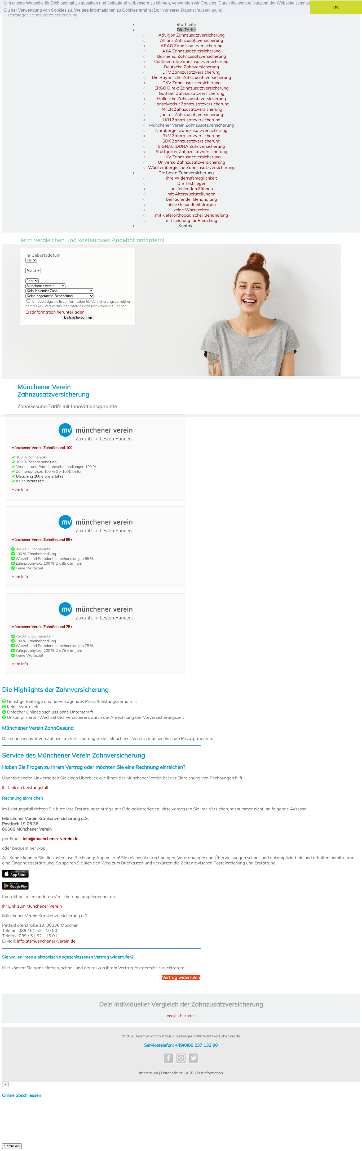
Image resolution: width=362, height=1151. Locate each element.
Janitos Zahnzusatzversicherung (191, 114)
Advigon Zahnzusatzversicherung (191, 35)
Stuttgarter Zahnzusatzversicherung (191, 151)
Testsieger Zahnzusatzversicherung (42, 14)
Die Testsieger (191, 183)
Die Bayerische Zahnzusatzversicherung (191, 77)
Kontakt (186, 225)
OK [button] (336, 7)
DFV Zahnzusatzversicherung (191, 72)
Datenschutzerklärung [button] (201, 10)
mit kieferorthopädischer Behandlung (191, 215)
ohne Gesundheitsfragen (191, 204)
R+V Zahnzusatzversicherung (191, 135)
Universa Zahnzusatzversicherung (191, 162)
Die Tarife (186, 29)
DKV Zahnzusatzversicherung (191, 82)
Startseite (186, 24)
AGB (190, 1072)
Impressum (148, 1072)
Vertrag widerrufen (181, 977)
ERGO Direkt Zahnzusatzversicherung (191, 88)
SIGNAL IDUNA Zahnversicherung (191, 146)
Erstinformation (210, 1072)
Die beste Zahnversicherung (186, 172)
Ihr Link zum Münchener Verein (32, 906)
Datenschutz (172, 1072)
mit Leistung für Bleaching (191, 220)
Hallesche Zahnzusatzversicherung (191, 98)
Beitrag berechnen (78, 317)
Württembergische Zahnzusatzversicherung (191, 167)
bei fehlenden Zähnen (191, 188)
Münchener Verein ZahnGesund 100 (41, 447)
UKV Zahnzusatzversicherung (191, 156)
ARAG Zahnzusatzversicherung (192, 45)
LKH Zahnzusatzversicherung (191, 119)
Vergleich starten (181, 1015)
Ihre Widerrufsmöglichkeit (191, 178)
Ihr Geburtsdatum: (43, 255)
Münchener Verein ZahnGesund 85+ (41, 539)
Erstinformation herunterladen (55, 312)
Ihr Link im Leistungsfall (25, 787)
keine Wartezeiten (192, 209)
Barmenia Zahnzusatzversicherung (191, 56)
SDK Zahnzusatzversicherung (191, 141)
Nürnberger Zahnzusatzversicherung (191, 130)
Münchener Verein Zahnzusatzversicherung (191, 125)
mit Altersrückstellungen (191, 194)
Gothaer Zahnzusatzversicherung (191, 93)
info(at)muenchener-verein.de (46, 941)
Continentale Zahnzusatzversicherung (191, 61)
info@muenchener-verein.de (50, 838)
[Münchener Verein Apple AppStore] (15, 876)
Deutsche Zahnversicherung (191, 66)
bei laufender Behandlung (191, 199)
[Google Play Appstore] (15, 888)
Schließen (12, 1146)
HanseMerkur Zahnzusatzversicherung (191, 103)
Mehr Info (19, 489)
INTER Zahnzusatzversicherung (191, 109)
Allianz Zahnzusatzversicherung (191, 40)
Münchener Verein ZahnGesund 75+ (41, 626)
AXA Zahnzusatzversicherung (191, 50)
